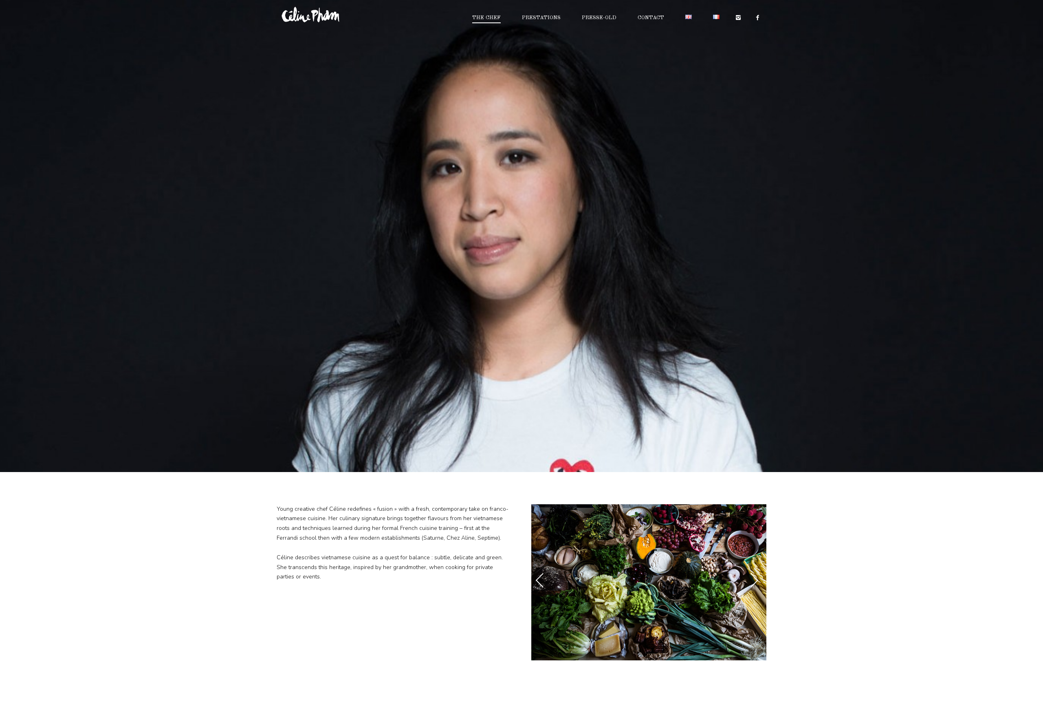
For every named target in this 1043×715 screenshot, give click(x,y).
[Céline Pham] (321, 14)
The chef (486, 17)
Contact (651, 17)
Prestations (541, 17)
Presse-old (599, 17)
